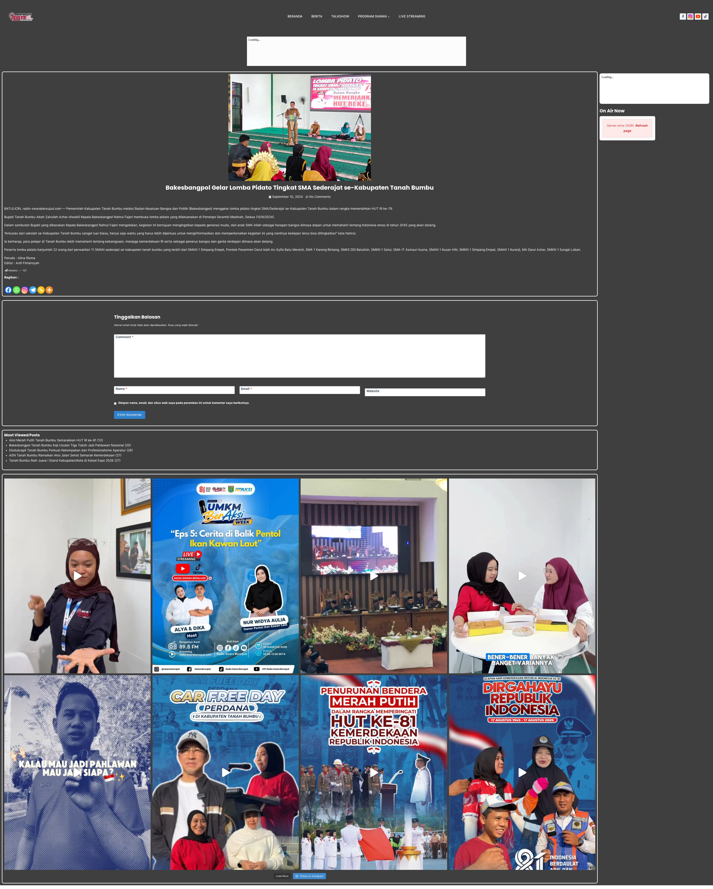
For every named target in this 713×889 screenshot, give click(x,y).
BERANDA (295, 16)
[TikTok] (705, 16)
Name (121, 389)
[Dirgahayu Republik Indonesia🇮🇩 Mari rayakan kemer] (522, 772)
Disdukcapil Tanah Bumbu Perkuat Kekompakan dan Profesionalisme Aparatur (67, 450)
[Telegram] (33, 287)
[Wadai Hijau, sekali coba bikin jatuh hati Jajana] (77, 575)
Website (372, 391)
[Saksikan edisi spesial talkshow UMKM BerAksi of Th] (225, 575)
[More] (49, 287)
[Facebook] (683, 16)
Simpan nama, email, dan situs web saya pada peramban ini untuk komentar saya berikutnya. (183, 403)
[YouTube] (698, 16)
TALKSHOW (340, 16)
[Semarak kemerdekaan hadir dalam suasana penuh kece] (225, 772)
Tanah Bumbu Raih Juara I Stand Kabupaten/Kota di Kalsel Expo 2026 (61, 460)
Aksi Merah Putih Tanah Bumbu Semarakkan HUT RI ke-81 (52, 440)
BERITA (316, 16)
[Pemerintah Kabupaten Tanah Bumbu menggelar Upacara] (374, 772)
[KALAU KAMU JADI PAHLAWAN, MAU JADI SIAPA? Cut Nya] (77, 772)
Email (246, 389)
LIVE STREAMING (412, 16)
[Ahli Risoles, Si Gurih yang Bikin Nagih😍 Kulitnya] (522, 575)
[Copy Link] (41, 287)
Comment (125, 337)
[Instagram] (690, 16)
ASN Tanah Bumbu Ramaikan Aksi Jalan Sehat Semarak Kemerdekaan (62, 455)
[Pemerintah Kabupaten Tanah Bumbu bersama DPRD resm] (374, 575)
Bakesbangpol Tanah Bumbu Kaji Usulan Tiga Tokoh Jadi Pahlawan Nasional (66, 445)
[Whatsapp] (16, 287)
